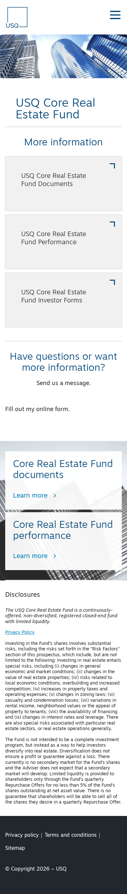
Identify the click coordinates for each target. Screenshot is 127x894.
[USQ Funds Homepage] (17, 17)
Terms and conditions (71, 835)
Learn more (30, 496)
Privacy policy (22, 835)
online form (52, 410)
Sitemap (15, 848)
